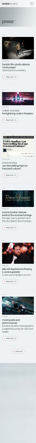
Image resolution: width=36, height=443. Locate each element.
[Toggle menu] (32, 4)
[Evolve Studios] (10, 4)
